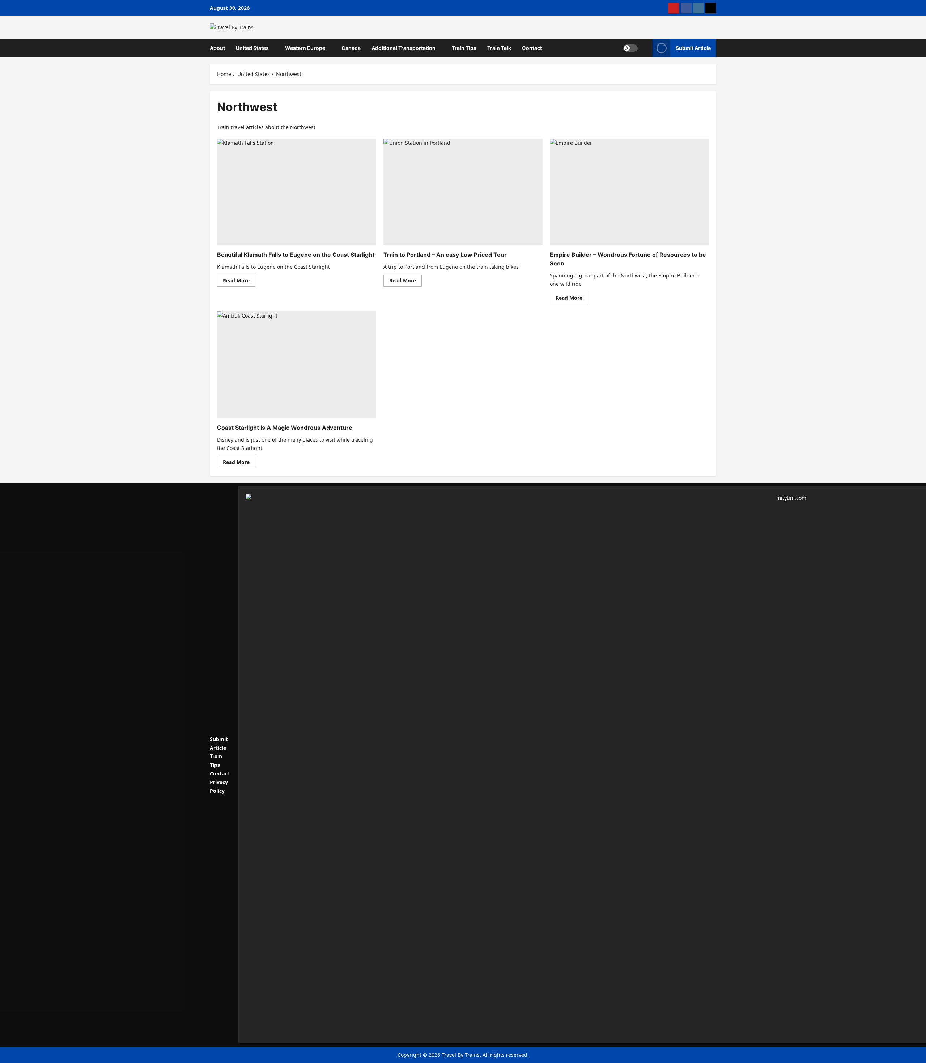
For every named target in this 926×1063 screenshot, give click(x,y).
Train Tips (464, 48)
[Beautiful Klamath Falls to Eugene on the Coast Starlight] (296, 192)
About (217, 48)
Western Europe (305, 48)
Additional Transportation (403, 48)
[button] (645, 48)
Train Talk (499, 48)
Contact (532, 48)
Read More (239, 282)
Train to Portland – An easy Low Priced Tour (445, 254)
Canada (351, 48)
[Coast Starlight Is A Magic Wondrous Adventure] (296, 364)
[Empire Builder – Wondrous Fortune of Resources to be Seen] (629, 192)
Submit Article (693, 48)
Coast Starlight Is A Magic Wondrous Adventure (284, 427)
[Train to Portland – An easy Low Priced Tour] (463, 192)
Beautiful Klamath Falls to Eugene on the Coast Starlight (295, 254)
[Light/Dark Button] (630, 48)
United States (252, 48)
